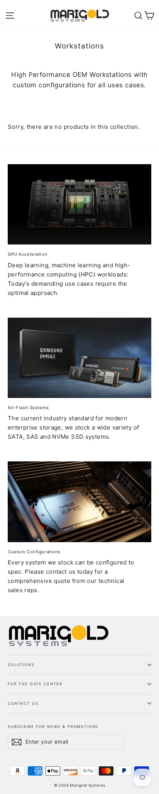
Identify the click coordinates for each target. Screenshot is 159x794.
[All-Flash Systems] (79, 358)
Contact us (23, 703)
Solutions (21, 664)
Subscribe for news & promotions (53, 726)
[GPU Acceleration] (79, 204)
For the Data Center (35, 684)
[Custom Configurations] (79, 501)
